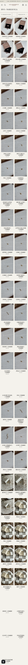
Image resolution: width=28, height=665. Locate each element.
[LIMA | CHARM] (21, 242)
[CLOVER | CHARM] (7, 360)
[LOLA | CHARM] (21, 120)
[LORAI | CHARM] (7, 265)
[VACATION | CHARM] (7, 217)
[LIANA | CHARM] (21, 289)
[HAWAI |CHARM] (21, 26)
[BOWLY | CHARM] (7, 482)
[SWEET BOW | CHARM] (21, 265)
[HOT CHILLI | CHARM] (21, 143)
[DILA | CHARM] (7, 459)
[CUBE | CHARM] (7, 97)
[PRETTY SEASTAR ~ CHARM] (7, 649)
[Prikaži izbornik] (1, 5)
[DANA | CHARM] (7, 289)
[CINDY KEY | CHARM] (21, 600)
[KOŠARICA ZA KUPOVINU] (25, 5)
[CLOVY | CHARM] (7, 625)
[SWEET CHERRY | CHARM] (21, 482)
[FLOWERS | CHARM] (7, 312)
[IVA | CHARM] (21, 385)
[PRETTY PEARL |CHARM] (7, 49)
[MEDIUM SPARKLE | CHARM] (21, 409)
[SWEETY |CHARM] (7, 26)
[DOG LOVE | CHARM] (7, 143)
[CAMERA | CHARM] (21, 167)
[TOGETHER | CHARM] (21, 625)
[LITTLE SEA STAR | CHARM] (21, 217)
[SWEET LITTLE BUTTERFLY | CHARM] (7, 192)
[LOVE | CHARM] (21, 435)
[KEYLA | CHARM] (21, 553)
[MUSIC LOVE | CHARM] (21, 192)
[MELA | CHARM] (21, 97)
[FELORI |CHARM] (21, 49)
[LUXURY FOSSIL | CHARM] (7, 385)
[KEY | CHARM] (21, 576)
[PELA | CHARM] (21, 506)
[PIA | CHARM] (7, 167)
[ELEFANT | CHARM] (7, 506)
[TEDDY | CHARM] (7, 336)
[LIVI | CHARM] (7, 120)
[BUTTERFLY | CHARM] (7, 576)
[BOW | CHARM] (7, 553)
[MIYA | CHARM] (7, 409)
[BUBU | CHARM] (7, 600)
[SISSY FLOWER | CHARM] (7, 73)
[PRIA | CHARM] (21, 530)
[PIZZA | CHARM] (21, 73)
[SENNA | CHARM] (7, 242)
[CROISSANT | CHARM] (21, 312)
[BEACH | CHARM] (21, 459)
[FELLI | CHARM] (21, 360)
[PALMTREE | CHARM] (21, 336)
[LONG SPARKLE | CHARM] (7, 435)
